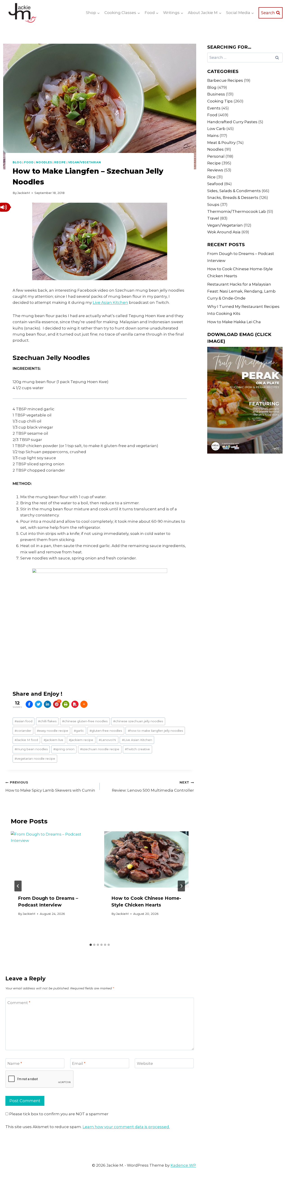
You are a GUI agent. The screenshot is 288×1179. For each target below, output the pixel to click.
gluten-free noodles (106, 730)
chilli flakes (47, 721)
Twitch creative (137, 749)
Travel (213, 218)
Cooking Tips (220, 101)
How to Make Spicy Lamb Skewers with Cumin (50, 787)
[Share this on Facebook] (29, 704)
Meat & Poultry (221, 142)
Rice (211, 177)
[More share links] (84, 704)
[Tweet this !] (38, 704)
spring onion (63, 749)
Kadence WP (183, 1165)
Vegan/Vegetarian (84, 162)
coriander (23, 730)
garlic (79, 730)
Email (79, 1063)
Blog (17, 162)
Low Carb (216, 128)
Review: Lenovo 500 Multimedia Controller (153, 787)
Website (145, 1063)
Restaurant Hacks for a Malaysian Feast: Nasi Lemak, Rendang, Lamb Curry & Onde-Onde (241, 291)
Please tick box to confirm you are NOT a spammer (58, 1114)
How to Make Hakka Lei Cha (234, 322)
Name (14, 1063)
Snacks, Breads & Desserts (232, 197)
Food (29, 162)
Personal (216, 156)
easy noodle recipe (52, 730)
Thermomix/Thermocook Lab (236, 211)
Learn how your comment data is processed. (126, 1126)
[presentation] (53, 859)
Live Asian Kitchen (110, 302)
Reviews (215, 170)
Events (213, 108)
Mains (213, 135)
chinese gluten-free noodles (85, 721)
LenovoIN (107, 740)
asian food (23, 721)
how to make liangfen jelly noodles (155, 730)
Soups (213, 204)
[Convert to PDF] (75, 704)
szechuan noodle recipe (99, 749)
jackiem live (53, 740)
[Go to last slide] (18, 886)
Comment (18, 1002)
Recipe (60, 162)
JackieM (23, 193)
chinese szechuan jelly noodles (138, 721)
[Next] (181, 886)
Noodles (44, 162)
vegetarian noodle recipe (35, 758)
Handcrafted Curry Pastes (232, 122)
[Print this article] (65, 704)
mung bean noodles (31, 749)
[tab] (91, 945)
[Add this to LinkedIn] (47, 704)
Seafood (215, 184)
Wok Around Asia (224, 232)
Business (216, 94)
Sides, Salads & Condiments (234, 191)
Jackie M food (26, 740)
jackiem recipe (81, 740)
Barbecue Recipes (225, 80)
